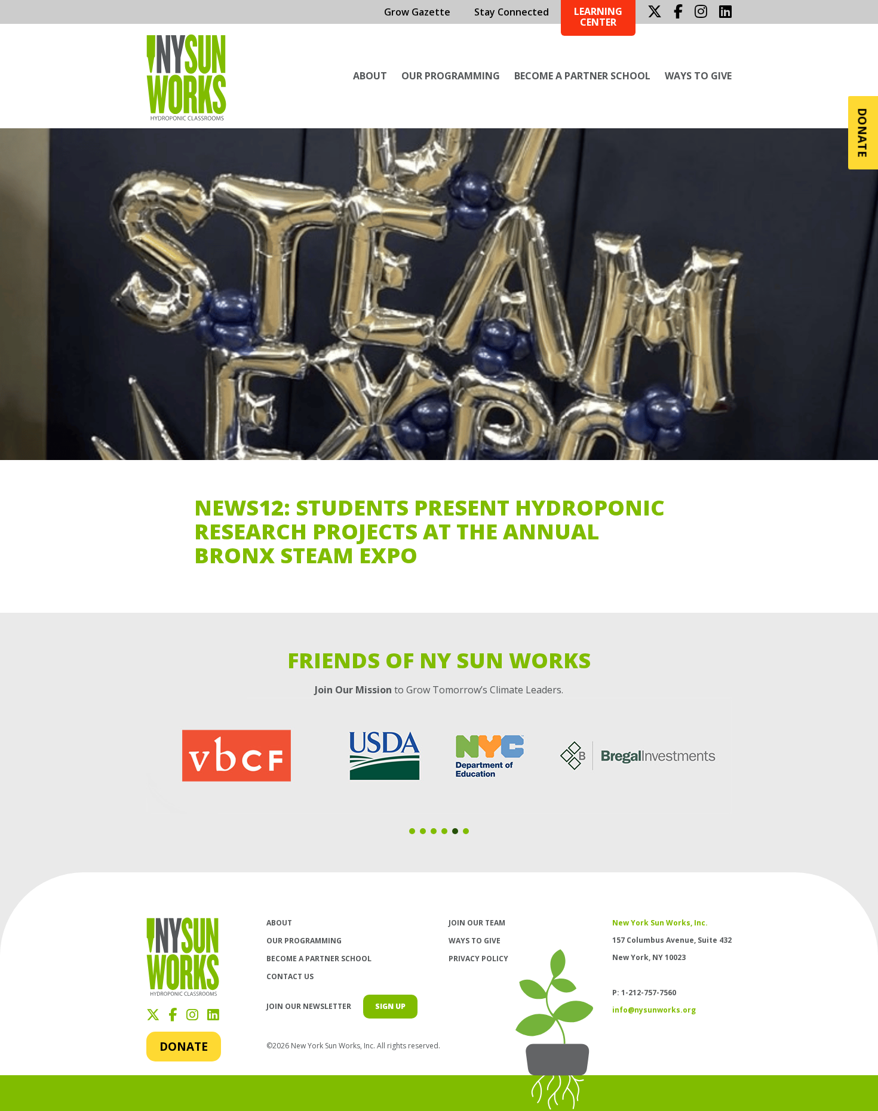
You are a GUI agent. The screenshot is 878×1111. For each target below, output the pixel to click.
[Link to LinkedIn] (725, 12)
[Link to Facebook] (678, 12)
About (370, 75)
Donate (183, 1046)
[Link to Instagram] (701, 12)
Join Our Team (477, 923)
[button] (412, 831)
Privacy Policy (478, 958)
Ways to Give (698, 75)
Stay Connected (511, 11)
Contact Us (290, 976)
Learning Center (598, 17)
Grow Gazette (417, 11)
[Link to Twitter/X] (654, 12)
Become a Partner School (582, 75)
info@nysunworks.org (654, 1010)
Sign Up (390, 1006)
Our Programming (450, 75)
